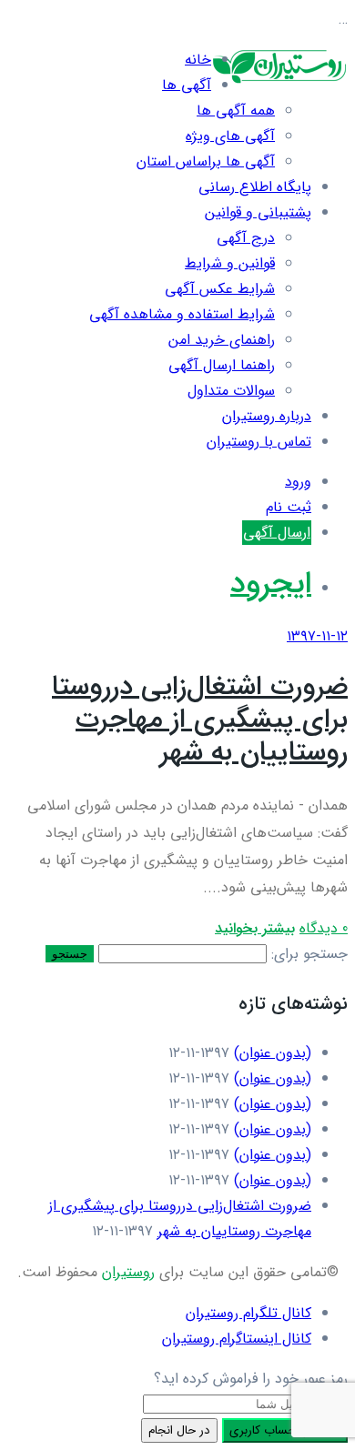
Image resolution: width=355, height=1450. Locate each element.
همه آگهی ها (236, 110)
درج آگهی (246, 238)
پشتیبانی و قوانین (258, 212)
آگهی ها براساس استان (206, 161)
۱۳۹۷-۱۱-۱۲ (317, 636)
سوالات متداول (231, 390)
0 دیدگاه (323, 928)
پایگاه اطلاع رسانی (254, 187)
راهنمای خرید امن (221, 339)
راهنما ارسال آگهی (221, 365)
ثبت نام (288, 507)
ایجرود (270, 584)
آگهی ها (186, 85)
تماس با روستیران (259, 441)
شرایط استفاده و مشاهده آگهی (182, 314)
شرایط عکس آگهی (220, 288)
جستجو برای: (309, 953)
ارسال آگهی (276, 532)
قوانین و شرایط (230, 263)
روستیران (128, 1272)
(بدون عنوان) (272, 1053)
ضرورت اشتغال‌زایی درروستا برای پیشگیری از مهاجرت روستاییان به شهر (200, 720)
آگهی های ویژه (230, 136)
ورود (298, 481)
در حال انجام (179, 1430)
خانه (198, 59)
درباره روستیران (266, 416)
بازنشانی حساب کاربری (284, 1430)
